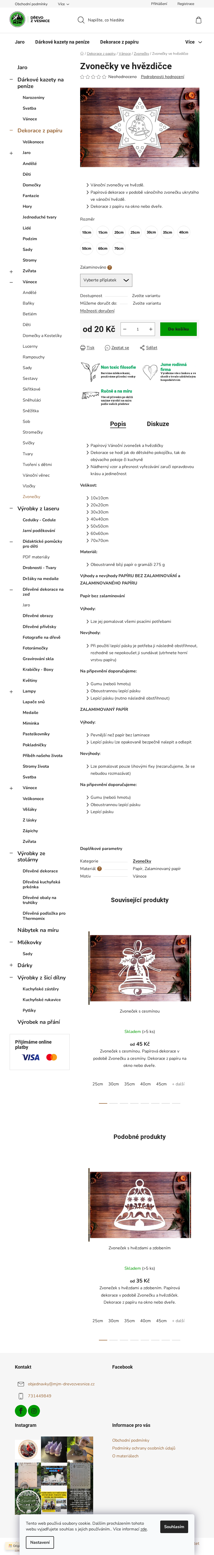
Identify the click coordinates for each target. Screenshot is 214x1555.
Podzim (30, 239)
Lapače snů (34, 702)
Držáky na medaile (41, 579)
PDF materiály (36, 557)
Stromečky (33, 432)
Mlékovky (29, 942)
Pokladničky (34, 745)
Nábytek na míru (38, 930)
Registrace (185, 3)
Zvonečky (31, 497)
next (195, 1016)
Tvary (28, 454)
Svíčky (28, 443)
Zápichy (30, 831)
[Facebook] (21, 1411)
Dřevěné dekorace (40, 871)
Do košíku (178, 329)
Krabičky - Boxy (38, 669)
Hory (27, 206)
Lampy (29, 691)
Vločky (29, 486)
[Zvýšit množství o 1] (151, 329)
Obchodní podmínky (31, 4)
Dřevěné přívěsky (39, 627)
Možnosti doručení (97, 311)
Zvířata (29, 271)
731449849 (39, 1396)
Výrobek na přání (38, 1022)
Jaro (22, 67)
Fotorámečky (35, 648)
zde (143, 1529)
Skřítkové (31, 389)
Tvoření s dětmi (37, 465)
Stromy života (36, 766)
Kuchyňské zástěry (41, 989)
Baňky (28, 303)
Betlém (30, 314)
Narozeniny (33, 97)
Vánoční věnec (36, 475)
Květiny (30, 680)
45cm (161, 1084)
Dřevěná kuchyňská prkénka (41, 884)
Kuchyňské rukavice (42, 1000)
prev (84, 1016)
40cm (145, 1084)
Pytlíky (29, 1010)
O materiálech (125, 1456)
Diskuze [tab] (158, 424)
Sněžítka (31, 411)
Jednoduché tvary (39, 217)
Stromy (30, 260)
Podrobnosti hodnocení (162, 77)
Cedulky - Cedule (39, 520)
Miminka (31, 723)
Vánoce (30, 119)
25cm (97, 1084)
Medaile (30, 713)
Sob (26, 421)
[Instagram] (34, 1411)
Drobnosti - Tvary (39, 568)
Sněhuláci (32, 400)
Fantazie (31, 196)
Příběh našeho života (43, 756)
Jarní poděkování (39, 531)
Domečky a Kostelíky (42, 336)
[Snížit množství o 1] (125, 329)
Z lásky (30, 820)
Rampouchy (34, 357)
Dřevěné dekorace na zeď (43, 592)
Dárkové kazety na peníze (40, 83)
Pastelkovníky (36, 734)
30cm (113, 1084)
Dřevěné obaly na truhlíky (39, 900)
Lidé (27, 228)
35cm (129, 1084)
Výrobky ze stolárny (31, 857)
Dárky (24, 965)
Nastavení (40, 1542)
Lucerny (30, 346)
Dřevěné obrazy (38, 616)
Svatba (29, 108)
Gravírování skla (38, 659)
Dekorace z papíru (39, 130)
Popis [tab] (118, 424)
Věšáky (30, 809)
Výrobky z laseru (38, 508)
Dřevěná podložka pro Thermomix (44, 915)
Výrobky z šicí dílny (41, 977)
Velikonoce (33, 142)
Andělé (30, 164)
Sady (27, 249)
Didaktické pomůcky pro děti (42, 544)
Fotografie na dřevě (42, 637)
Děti (27, 174)
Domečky (32, 185)
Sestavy (30, 378)
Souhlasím (174, 1527)
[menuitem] (20, 42)
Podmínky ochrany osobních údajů (143, 1448)
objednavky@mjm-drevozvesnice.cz (61, 1384)
